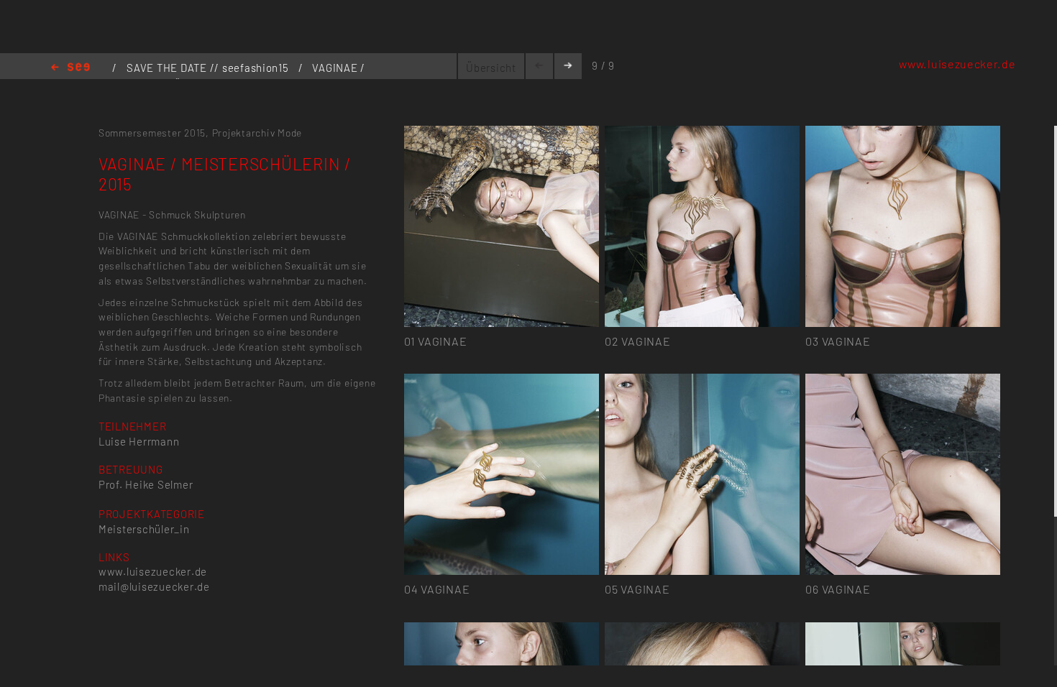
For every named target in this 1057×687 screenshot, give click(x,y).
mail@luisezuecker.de (154, 586)
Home (70, 68)
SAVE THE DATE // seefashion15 (209, 67)
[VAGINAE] (501, 134)
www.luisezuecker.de (957, 63)
